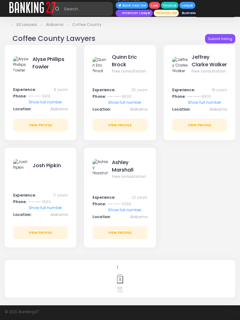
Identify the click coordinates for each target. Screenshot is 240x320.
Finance (169, 5)
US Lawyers (26, 24)
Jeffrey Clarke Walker (209, 60)
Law (154, 5)
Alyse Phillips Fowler (48, 63)
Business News (193, 13)
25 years (139, 89)
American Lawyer (136, 13)
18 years (219, 89)
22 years (140, 197)
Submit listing (220, 38)
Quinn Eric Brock (124, 60)
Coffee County (87, 24)
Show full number (45, 102)
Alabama (54, 24)
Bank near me (134, 5)
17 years (60, 195)
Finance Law (166, 13)
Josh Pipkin (46, 165)
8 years (61, 89)
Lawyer (187, 5)
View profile (40, 125)
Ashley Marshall (122, 166)
